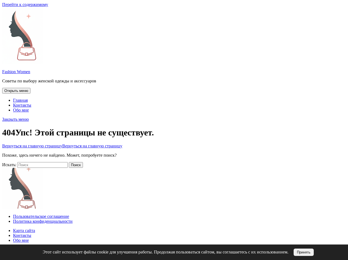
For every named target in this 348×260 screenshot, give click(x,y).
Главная (20, 100)
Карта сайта (24, 230)
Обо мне (21, 110)
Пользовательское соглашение (41, 216)
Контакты (22, 105)
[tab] (16, 91)
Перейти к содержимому (25, 4)
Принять (303, 252)
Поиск (76, 165)
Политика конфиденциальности (43, 221)
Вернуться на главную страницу (62, 146)
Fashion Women (16, 71)
